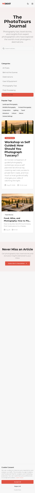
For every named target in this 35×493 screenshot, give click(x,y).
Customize (17, 490)
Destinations (8, 77)
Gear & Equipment (10, 81)
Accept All (17, 482)
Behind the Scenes (10, 72)
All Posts (6, 68)
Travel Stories (8, 95)
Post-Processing (9, 90)
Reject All (17, 486)
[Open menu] (32, 4)
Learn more (19, 477)
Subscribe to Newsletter (16, 263)
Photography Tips (10, 86)
